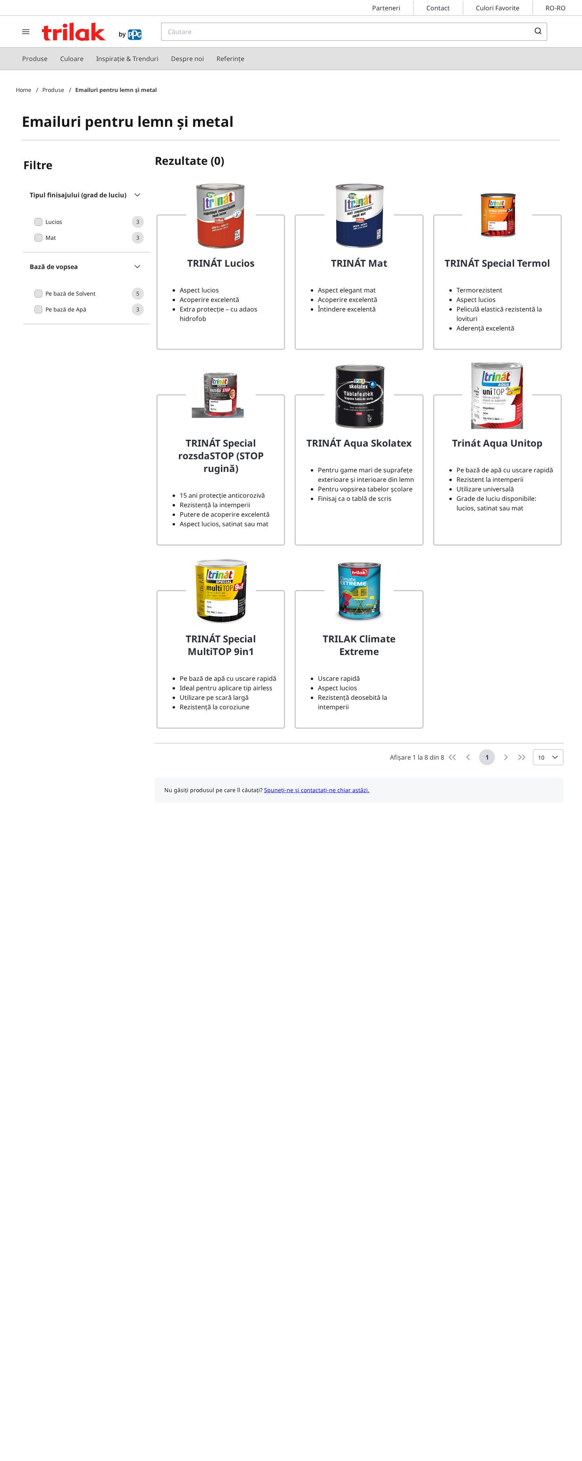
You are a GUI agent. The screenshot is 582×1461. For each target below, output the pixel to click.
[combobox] (354, 32)
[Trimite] (537, 31)
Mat (51, 237)
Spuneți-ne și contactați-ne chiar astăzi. (316, 790)
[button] (86, 195)
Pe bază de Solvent (70, 293)
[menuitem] (35, 59)
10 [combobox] (541, 757)
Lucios (54, 221)
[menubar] (133, 59)
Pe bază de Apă (66, 309)
